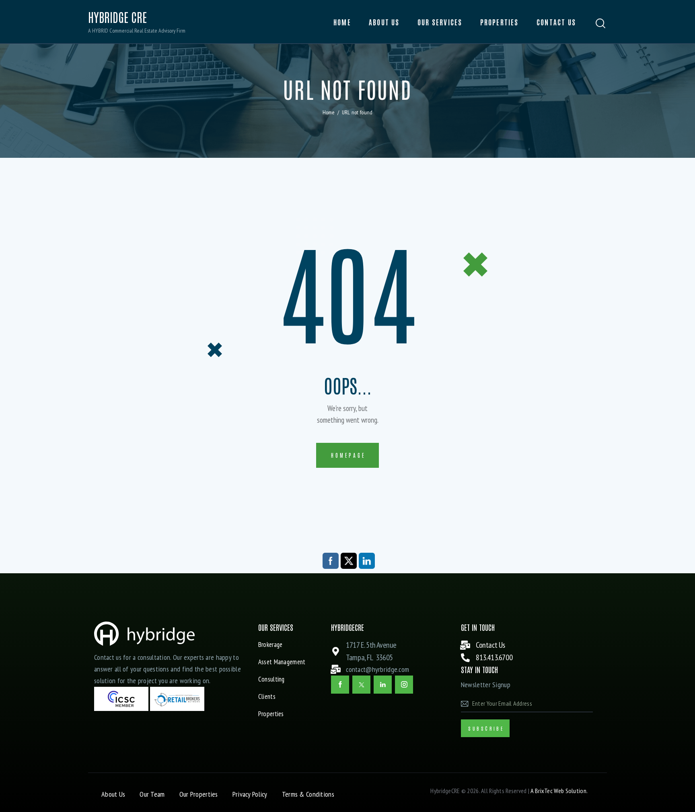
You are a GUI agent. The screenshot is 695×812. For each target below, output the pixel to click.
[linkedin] (383, 685)
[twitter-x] (361, 685)
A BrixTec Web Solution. (559, 791)
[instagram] (404, 685)
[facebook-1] (340, 685)
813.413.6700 (494, 657)
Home (329, 112)
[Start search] (601, 23)
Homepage (348, 455)
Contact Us (490, 645)
